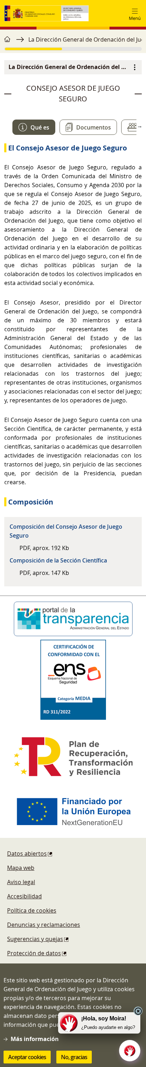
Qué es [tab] (39, 127)
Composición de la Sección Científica (58, 560)
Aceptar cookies (27, 1057)
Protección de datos (34, 953)
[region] (73, 43)
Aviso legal (21, 882)
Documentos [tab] (93, 127)
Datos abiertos (27, 853)
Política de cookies (31, 910)
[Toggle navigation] (135, 13)
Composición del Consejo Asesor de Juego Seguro (66, 531)
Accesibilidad (24, 896)
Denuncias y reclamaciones (43, 925)
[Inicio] (46, 13)
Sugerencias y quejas (35, 939)
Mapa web (20, 868)
